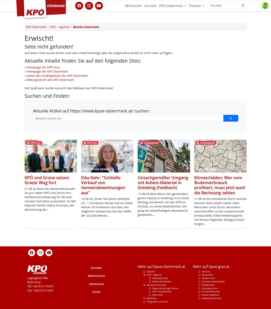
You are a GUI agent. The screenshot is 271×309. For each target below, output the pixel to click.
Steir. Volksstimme (161, 291)
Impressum (96, 284)
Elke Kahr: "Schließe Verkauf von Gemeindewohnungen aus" (103, 185)
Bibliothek (157, 294)
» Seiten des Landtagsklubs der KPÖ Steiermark (56, 75)
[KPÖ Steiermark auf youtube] (99, 5)
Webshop (152, 298)
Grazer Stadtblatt (210, 294)
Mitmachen (133, 6)
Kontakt (150, 6)
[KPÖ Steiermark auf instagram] (89, 5)
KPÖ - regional (154, 274)
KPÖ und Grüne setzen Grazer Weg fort (47, 180)
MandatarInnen (210, 288)
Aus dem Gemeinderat (213, 281)
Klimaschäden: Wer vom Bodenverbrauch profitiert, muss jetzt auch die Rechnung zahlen (219, 185)
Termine (151, 271)
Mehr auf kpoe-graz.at (211, 266)
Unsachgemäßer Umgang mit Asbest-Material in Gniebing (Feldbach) (163, 182)
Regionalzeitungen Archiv (165, 288)
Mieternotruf (208, 278)
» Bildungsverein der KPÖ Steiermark (49, 80)
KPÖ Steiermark (171, 6)
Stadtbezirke (208, 284)
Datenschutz (96, 276)
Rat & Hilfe (207, 274)
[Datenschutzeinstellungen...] (265, 6)
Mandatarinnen (160, 278)
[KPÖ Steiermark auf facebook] (79, 5)
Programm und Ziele (157, 301)
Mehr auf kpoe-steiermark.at (161, 266)
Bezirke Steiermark (161, 281)
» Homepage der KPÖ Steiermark (46, 71)
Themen (195, 6)
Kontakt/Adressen (211, 291)
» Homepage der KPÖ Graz (42, 67)
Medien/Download (156, 284)
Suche (96, 292)
